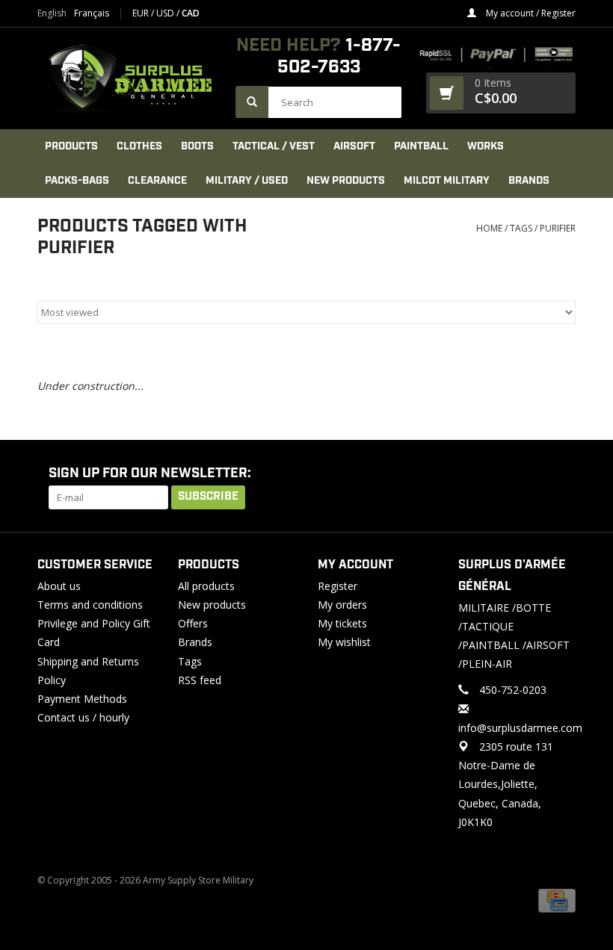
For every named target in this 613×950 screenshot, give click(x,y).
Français (91, 13)
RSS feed (199, 680)
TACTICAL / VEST (273, 146)
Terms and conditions (90, 604)
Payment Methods (82, 699)
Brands (528, 180)
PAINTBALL (421, 146)
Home (489, 228)
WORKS (485, 146)
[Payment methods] (557, 899)
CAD (191, 13)
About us (59, 586)
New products (212, 604)
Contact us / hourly (83, 717)
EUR (141, 13)
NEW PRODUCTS (345, 180)
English (52, 13)
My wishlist (344, 642)
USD (166, 13)
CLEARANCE (157, 180)
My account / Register (530, 13)
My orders (342, 604)
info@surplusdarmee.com (520, 728)
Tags (521, 228)
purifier (558, 228)
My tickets (342, 623)
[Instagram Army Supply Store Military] (552, 474)
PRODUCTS (71, 146)
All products (206, 586)
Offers (193, 623)
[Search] (251, 102)
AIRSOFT (354, 146)
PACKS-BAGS (77, 180)
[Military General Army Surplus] (129, 78)
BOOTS (197, 146)
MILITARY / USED (247, 180)
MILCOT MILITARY (447, 180)
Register (337, 586)
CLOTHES (139, 146)
